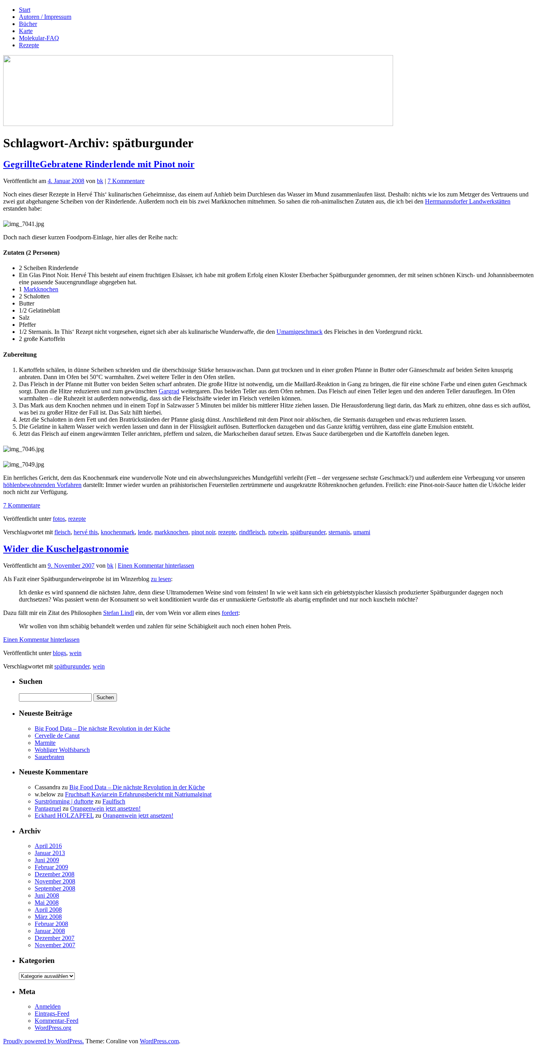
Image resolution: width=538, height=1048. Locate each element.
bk (100, 181)
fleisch (62, 532)
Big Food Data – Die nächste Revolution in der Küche (102, 728)
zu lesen (161, 579)
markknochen (171, 532)
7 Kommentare (126, 181)
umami (361, 532)
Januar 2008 (50, 931)
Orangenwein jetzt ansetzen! (105, 808)
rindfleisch (252, 532)
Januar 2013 (50, 853)
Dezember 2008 (54, 874)
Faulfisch (113, 801)
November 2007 (55, 945)
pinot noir (203, 532)
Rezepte (29, 45)
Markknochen (41, 289)
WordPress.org (53, 1027)
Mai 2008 (47, 902)
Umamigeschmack (299, 331)
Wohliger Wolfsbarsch (62, 749)
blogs (59, 653)
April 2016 (48, 845)
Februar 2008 (51, 923)
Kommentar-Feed (56, 1020)
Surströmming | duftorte (64, 801)
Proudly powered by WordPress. (43, 1041)
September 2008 (55, 888)
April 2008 (48, 909)
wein (75, 653)
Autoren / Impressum (45, 16)
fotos (59, 518)
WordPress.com (159, 1041)
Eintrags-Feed (52, 1013)
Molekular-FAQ (39, 38)
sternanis (339, 532)
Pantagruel (48, 808)
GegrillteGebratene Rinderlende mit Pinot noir (99, 164)
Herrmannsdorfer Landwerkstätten (467, 201)
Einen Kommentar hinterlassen (156, 565)
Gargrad (169, 391)
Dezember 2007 (54, 938)
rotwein (277, 532)
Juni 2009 (47, 860)
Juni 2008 (47, 895)
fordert (230, 612)
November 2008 (55, 881)
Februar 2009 (51, 867)
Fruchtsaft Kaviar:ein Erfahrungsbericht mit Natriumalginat (138, 794)
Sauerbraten (49, 757)
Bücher (28, 23)
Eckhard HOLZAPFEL (64, 815)
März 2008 (48, 916)
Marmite (45, 742)
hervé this (86, 532)
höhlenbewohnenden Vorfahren (42, 484)
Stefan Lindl (118, 612)
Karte (26, 31)
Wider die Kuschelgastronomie (66, 549)
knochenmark (118, 532)
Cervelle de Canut (57, 735)
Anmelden (48, 1006)
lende (144, 532)
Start (24, 9)
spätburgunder (307, 532)
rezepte (77, 518)
